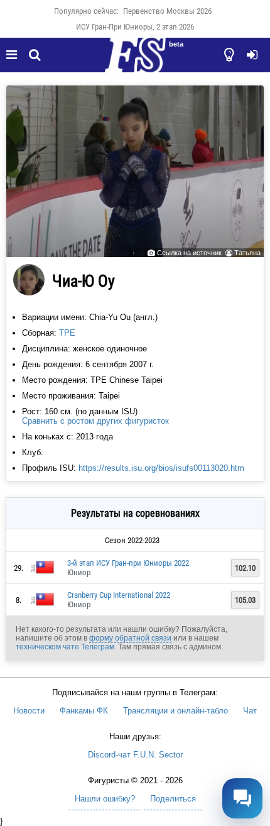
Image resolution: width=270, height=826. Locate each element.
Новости (29, 710)
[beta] (135, 62)
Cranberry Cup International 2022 (118, 595)
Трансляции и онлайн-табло (175, 710)
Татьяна (247, 252)
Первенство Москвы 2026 (167, 11)
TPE (67, 333)
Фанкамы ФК (84, 710)
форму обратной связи (130, 638)
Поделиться (173, 798)
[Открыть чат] (242, 798)
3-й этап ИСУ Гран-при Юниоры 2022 (128, 563)
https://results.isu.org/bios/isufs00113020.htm (161, 468)
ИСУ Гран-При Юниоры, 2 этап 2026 (135, 26)
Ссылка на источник (189, 252)
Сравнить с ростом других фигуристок (95, 421)
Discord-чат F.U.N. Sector (135, 754)
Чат (250, 710)
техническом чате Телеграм (65, 646)
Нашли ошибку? (105, 798)
